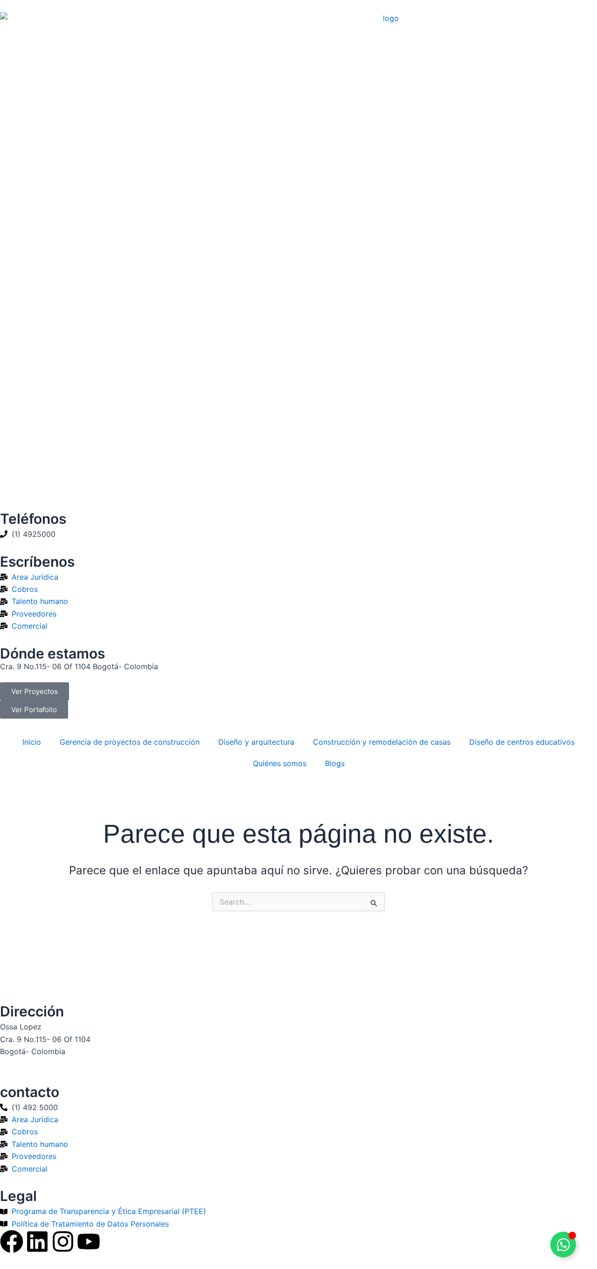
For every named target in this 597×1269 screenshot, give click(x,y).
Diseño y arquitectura (256, 742)
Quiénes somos (279, 763)
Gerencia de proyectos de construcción (130, 742)
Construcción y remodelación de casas (382, 742)
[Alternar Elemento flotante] (563, 1244)
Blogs (335, 763)
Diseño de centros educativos (522, 742)
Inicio (31, 742)
